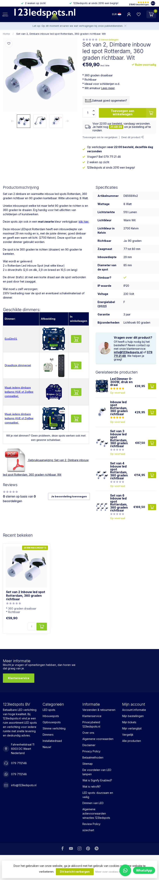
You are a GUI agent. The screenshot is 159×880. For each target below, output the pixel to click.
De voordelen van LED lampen (96, 772)
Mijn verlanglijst (132, 728)
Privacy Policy (91, 751)
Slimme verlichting (54, 728)
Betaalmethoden (92, 757)
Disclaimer (88, 745)
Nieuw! (47, 747)
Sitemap (87, 763)
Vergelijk (127, 734)
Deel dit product (131, 137)
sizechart (88, 830)
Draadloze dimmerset (18, 365)
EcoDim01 (11, 338)
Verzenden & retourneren (98, 709)
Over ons (88, 732)
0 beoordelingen (108, 39)
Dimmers (48, 734)
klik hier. (84, 221)
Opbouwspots (52, 722)
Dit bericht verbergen (75, 871)
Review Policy (91, 824)
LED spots (49, 709)
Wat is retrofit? (91, 786)
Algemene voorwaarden (97, 739)
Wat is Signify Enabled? (97, 780)
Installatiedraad (52, 740)
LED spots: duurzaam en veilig (97, 795)
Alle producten (131, 740)
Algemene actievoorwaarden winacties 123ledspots (96, 813)
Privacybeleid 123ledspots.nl (91, 724)
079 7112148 (19, 763)
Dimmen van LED (93, 803)
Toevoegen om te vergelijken (99, 137)
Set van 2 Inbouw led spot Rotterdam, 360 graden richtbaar (25, 595)
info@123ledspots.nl (128, 352)
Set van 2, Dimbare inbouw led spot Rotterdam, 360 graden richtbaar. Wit (61, 33)
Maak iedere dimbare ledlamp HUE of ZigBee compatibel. (19, 392)
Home (6, 33)
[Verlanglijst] (139, 14)
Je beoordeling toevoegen (69, 496)
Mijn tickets (129, 722)
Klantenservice (18, 678)
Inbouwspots (51, 716)
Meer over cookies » (107, 871)
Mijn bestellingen (133, 716)
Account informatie (134, 709)
